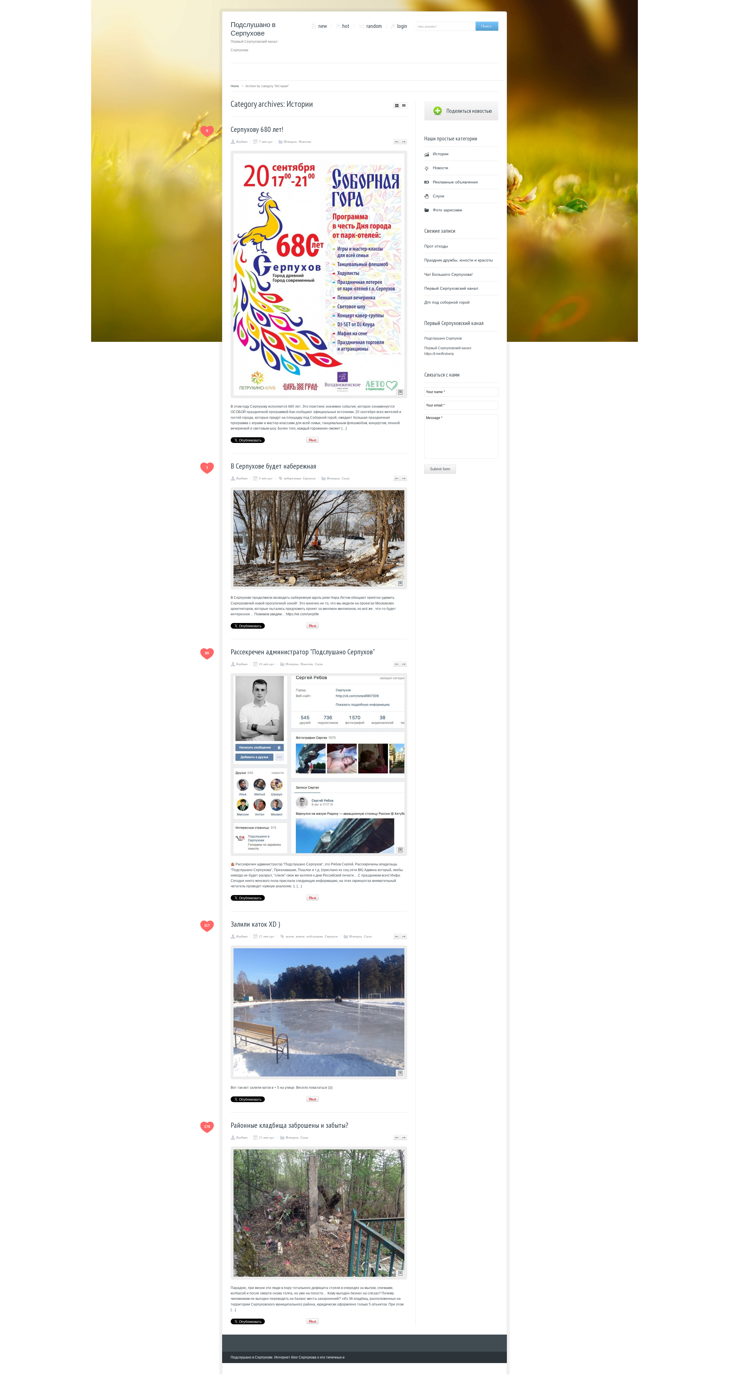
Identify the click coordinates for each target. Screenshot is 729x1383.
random (374, 26)
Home (235, 86)
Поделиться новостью (469, 111)
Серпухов (309, 478)
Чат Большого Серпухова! (448, 274)
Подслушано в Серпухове (254, 36)
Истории (290, 141)
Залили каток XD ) (255, 924)
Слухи (346, 478)
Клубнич (241, 141)
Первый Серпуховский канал (451, 288)
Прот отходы (436, 246)
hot (345, 26)
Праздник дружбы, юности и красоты (458, 260)
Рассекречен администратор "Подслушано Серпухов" (303, 651)
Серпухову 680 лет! (257, 129)
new (322, 26)
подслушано (314, 936)
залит (290, 936)
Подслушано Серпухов (443, 338)
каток (300, 936)
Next (403, 141)
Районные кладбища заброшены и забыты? (289, 1125)
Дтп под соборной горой (447, 302)
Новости (305, 141)
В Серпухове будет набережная (273, 466)
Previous (396, 141)
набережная (292, 478)
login (402, 26)
